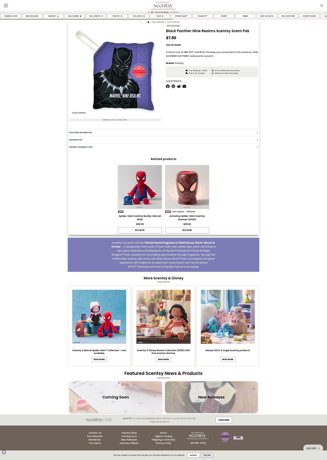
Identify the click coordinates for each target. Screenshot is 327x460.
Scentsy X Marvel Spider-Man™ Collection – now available (99, 352)
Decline (207, 455)
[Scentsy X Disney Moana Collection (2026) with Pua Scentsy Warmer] (163, 317)
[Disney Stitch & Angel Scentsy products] (228, 317)
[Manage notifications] (4, 452)
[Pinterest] (173, 86)
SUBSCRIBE (223, 420)
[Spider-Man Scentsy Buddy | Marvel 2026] (140, 187)
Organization (75, 140)
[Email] (184, 86)
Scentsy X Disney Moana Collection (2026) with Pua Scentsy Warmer (163, 352)
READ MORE (100, 360)
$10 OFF (311, 448)
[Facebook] (168, 86)
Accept (193, 455)
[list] (163, 12)
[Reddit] (179, 86)
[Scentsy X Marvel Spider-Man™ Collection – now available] (99, 317)
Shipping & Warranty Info (81, 147)
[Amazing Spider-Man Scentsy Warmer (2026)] (187, 187)
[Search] (321, 5)
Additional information (80, 132)
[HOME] (148, 22)
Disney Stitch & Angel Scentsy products (228, 350)
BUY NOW (140, 230)
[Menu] (6, 5)
